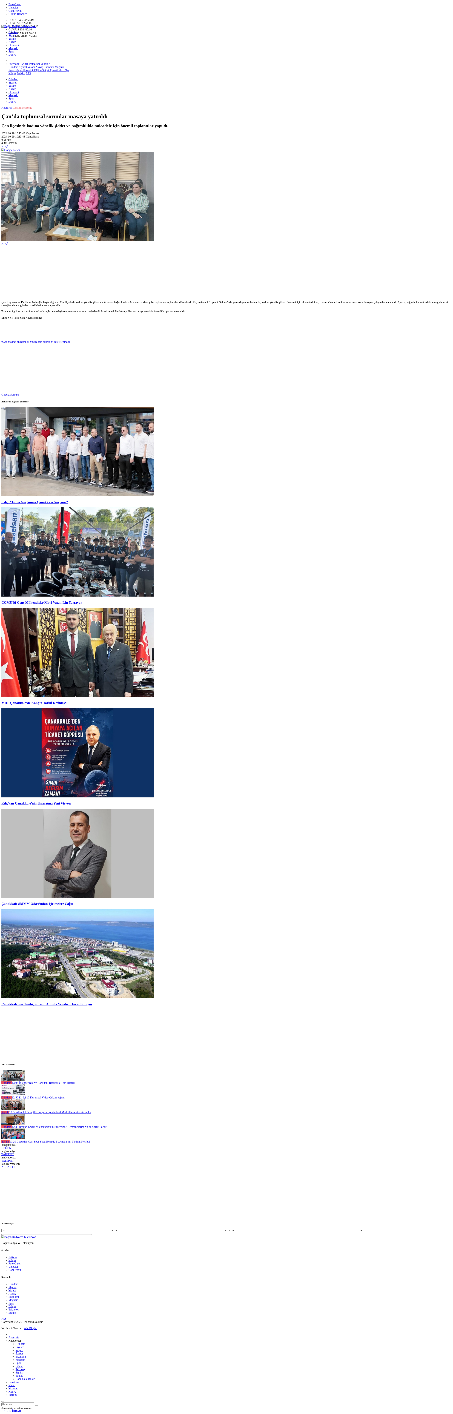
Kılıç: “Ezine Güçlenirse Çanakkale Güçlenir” (34, 502)
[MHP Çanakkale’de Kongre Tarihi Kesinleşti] (77, 696)
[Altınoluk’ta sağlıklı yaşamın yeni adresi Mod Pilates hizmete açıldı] (13, 1108)
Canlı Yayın (15, 10)
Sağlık (45, 70)
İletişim (21, 73)
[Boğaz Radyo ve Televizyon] (18, 26)
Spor (11, 51)
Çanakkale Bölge (59, 70)
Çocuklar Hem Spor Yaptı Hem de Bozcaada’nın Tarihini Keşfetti (50, 1141)
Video (11, 1385)
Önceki (5, 394)
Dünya (12, 54)
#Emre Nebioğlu (60, 341)
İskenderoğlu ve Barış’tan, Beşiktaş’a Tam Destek (43, 1082)
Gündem (13, 32)
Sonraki (14, 394)
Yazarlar (13, 1388)
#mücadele (36, 341)
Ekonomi (13, 45)
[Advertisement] (107, 273)
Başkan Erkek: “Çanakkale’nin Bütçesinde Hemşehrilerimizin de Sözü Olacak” (60, 1126)
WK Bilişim (30, 1328)
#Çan (4, 341)
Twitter (24, 63)
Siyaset (12, 35)
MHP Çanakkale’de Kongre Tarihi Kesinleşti (34, 703)
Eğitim (37, 70)
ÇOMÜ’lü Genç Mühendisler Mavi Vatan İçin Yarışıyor (41, 602)
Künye (12, 73)
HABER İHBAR (11, 1410)
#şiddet (12, 341)
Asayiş (12, 41)
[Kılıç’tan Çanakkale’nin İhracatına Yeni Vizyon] (77, 796)
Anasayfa (6, 107)
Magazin (13, 48)
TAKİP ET (7, 1154)
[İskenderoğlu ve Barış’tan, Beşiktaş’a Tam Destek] (13, 1079)
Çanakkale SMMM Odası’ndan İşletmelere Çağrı (37, 904)
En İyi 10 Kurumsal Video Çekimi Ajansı (38, 1097)
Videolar (13, 7)
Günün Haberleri (17, 13)
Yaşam (12, 38)
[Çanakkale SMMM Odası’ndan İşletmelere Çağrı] (77, 896)
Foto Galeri (14, 4)
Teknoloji (27, 70)
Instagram (34, 63)
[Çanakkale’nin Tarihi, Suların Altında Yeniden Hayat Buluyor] (77, 997)
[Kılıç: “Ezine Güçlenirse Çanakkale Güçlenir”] (77, 495)
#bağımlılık (23, 341)
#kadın (46, 341)
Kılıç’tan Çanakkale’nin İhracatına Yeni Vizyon (36, 803)
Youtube (45, 63)
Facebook (13, 63)
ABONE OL (8, 1167)
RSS (28, 73)
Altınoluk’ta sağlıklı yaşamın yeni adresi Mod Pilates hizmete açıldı (50, 1112)
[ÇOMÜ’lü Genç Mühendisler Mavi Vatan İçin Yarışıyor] (77, 595)
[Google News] (10, 149)
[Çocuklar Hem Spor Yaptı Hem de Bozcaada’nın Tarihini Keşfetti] (13, 1138)
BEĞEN (6, 1147)
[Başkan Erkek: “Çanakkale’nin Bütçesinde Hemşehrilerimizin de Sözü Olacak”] (13, 1123)
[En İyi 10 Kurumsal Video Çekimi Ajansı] (13, 1094)
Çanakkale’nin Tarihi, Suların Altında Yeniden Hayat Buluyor (46, 1004)
